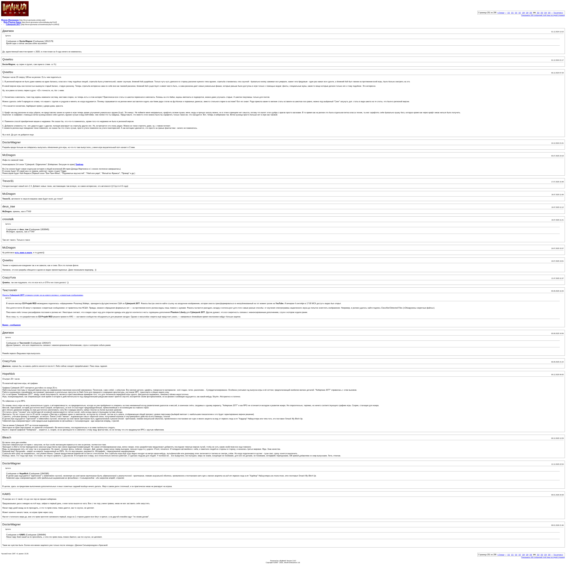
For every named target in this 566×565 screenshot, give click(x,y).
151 (512, 13)
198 (523, 13)
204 (545, 13)
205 (549, 13)
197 (519, 13)
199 (527, 13)
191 (516, 13)
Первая (500, 13)
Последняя (558, 13)
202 (538, 13)
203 (542, 13)
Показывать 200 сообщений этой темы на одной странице (543, 15)
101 (508, 13)
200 (530, 13)
